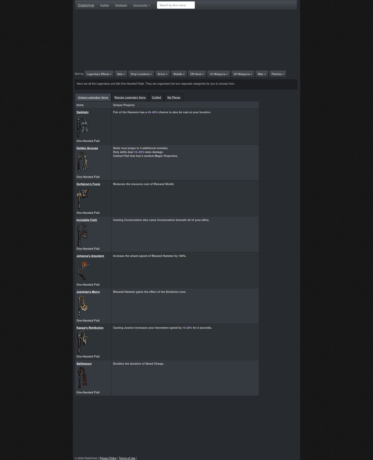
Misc (261, 74)
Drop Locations (140, 74)
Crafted (156, 97)
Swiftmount (84, 363)
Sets (120, 74)
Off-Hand (196, 74)
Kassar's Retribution (90, 328)
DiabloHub (86, 4)
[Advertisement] (186, 41)
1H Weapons (218, 74)
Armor (162, 74)
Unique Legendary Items (93, 97)
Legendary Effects (98, 74)
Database (121, 5)
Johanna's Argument (90, 256)
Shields (178, 74)
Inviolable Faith (87, 220)
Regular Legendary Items (130, 97)
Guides (104, 5)
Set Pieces (173, 97)
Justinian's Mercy (88, 292)
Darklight (83, 112)
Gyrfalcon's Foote (88, 184)
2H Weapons (242, 74)
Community (140, 5)
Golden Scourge (87, 148)
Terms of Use (127, 458)
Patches (277, 74)
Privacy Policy (108, 458)
